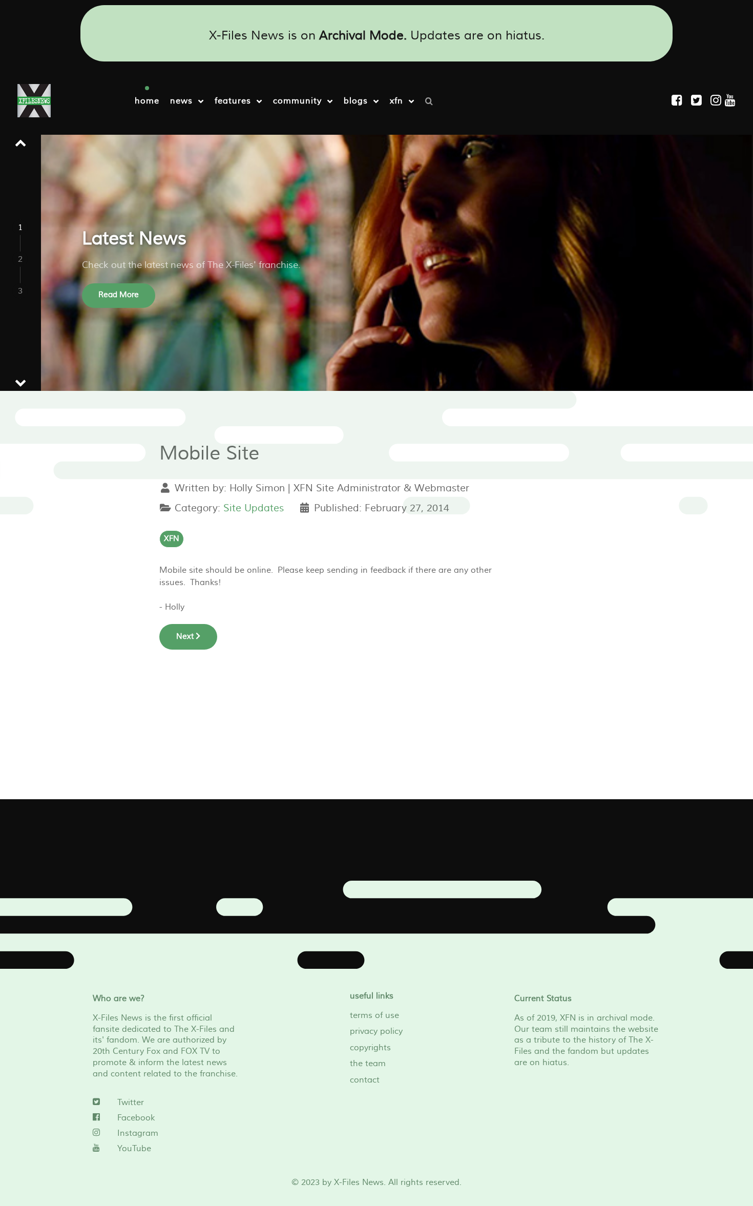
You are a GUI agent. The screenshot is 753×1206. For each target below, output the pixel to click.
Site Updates (253, 508)
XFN (171, 539)
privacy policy (376, 1031)
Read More (118, 295)
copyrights (370, 1048)
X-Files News (359, 1182)
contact (365, 1080)
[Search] (431, 100)
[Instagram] (717, 101)
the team (368, 1063)
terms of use (374, 1015)
